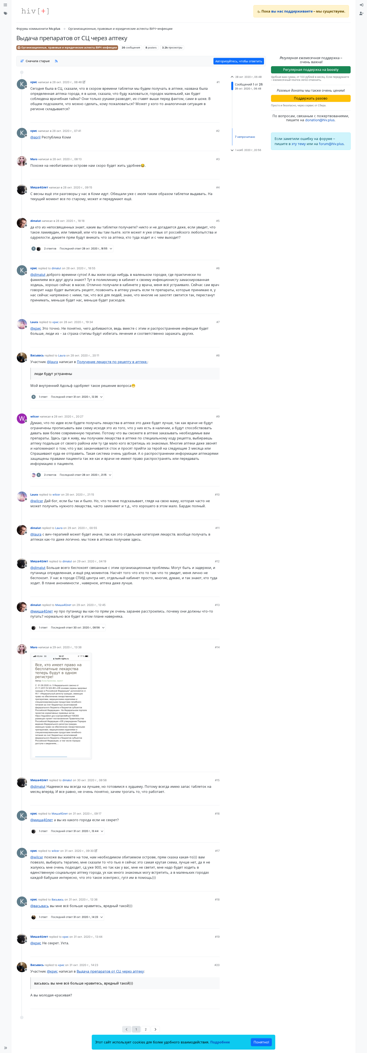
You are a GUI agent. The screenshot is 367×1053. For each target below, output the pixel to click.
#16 (217, 813)
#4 (218, 187)
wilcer (34, 416)
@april (35, 137)
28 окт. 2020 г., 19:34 (78, 322)
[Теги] (5, 13)
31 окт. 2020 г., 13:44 (88, 936)
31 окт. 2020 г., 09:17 (87, 813)
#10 (217, 494)
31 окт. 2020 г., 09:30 (79, 850)
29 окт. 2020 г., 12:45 (91, 605)
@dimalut (37, 274)
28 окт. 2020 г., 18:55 (80, 268)
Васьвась (37, 355)
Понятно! (261, 1042)
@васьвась (39, 906)
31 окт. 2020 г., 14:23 (83, 965)
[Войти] (361, 5)
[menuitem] (361, 5)
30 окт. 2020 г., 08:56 (92, 780)
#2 (218, 131)
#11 (217, 528)
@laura (52, 362)
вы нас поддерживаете (292, 11)
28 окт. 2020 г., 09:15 (77, 187)
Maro (33, 159)
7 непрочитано (245, 136)
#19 (217, 936)
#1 (218, 82)
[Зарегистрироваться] (361, 13)
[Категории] (5, 5)
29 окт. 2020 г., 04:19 (91, 561)
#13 (217, 605)
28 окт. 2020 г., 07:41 (66, 131)
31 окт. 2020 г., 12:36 (83, 899)
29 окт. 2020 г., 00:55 (82, 528)
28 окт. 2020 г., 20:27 (68, 416)
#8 (218, 355)
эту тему (299, 144)
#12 (217, 561)
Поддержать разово (310, 98)
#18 (217, 899)
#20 (217, 965)
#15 (217, 780)
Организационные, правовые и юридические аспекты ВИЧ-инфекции (69, 47)
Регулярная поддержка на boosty (311, 69)
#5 (218, 220)
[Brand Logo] (35, 11)
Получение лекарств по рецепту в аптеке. (112, 362)
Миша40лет (39, 187)
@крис (35, 328)
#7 (218, 322)
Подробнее (220, 1042)
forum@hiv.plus (331, 144)
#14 (217, 647)
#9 (218, 416)
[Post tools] (216, 118)
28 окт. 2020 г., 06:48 (67, 82)
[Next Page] (155, 1029)
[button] (5, 1047)
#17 (217, 850)
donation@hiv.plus (320, 120)
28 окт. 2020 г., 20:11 (85, 355)
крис (33, 82)
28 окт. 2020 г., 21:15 (79, 494)
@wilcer (36, 501)
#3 (218, 159)
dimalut (35, 220)
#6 (218, 268)
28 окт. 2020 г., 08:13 (67, 159)
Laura (34, 322)
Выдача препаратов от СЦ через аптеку (110, 971)
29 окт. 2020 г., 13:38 (67, 647)
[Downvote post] (208, 118)
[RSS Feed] (56, 61)
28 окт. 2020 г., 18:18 (70, 220)
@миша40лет (41, 611)
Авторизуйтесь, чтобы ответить (238, 61)
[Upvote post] (194, 118)
